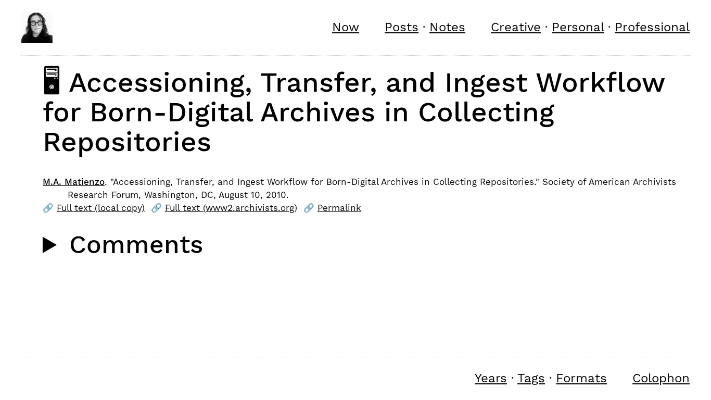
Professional (652, 27)
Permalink (339, 208)
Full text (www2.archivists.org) (231, 208)
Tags (531, 378)
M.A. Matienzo (74, 182)
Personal (578, 27)
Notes (447, 27)
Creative (516, 27)
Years (491, 378)
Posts (401, 27)
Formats (581, 378)
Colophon (661, 378)
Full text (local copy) (101, 208)
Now (345, 27)
